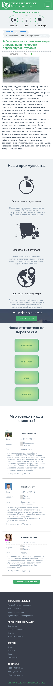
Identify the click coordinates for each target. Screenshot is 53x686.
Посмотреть (27, 318)
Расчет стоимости (15, 637)
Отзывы (11, 654)
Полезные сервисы (16, 629)
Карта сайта (13, 658)
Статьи (11, 633)
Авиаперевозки (14, 608)
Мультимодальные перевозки (20, 616)
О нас (10, 647)
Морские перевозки (16, 612)
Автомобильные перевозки (19, 605)
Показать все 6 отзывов (26, 582)
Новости (11, 650)
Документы (12, 626)
